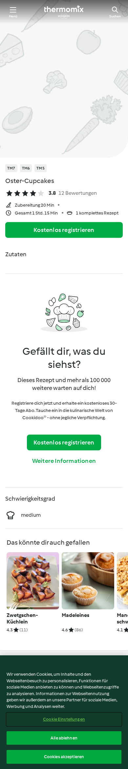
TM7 (11, 168)
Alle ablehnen (64, 737)
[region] (64, 712)
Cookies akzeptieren (64, 756)
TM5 (40, 168)
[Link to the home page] (64, 11)
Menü (13, 16)
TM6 (26, 168)
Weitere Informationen (64, 460)
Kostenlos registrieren (63, 230)
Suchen (115, 16)
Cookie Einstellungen (64, 719)
